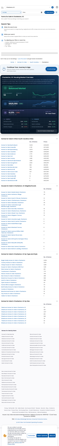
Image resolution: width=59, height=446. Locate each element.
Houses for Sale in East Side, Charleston (12, 208)
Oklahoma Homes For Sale (8, 382)
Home (12, 62)
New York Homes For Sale (8, 378)
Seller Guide (21, 408)
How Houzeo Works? (30, 408)
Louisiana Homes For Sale (36, 343)
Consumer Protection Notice (39, 419)
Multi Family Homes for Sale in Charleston (12, 287)
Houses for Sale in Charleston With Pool (12, 267)
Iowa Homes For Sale (7, 361)
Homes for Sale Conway (8, 158)
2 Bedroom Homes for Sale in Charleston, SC (13, 309)
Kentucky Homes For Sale (36, 341)
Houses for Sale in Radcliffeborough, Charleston (11, 224)
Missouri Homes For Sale (36, 354)
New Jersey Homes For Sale (9, 371)
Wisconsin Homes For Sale (8, 402)
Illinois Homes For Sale (35, 334)
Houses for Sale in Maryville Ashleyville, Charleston (12, 243)
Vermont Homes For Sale (8, 398)
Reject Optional (42, 435)
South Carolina (34, 62)
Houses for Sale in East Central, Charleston (13, 246)
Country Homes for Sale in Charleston (12, 262)
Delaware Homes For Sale (8, 354)
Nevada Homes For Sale (8, 375)
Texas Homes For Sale (7, 393)
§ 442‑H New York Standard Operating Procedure (29, 422)
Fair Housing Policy (23, 410)
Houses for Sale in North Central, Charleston (13, 221)
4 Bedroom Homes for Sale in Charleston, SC (13, 314)
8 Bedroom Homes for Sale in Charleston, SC (13, 323)
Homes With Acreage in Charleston (11, 284)
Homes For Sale (22, 62)
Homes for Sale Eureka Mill (8, 176)
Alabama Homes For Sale (8, 338)
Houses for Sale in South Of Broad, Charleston (14, 198)
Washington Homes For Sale (9, 400)
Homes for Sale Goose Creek (9, 171)
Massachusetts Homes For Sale (37, 345)
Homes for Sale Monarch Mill (9, 180)
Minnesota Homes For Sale (36, 352)
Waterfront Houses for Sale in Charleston (13, 278)
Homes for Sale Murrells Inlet (9, 167)
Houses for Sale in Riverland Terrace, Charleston (11, 228)
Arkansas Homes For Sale (8, 341)
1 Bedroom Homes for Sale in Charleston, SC (13, 307)
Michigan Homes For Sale (36, 349)
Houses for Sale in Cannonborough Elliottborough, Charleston (11, 205)
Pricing (6, 408)
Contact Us (52, 408)
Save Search (50, 12)
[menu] (2, 7)
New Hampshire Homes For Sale (38, 365)
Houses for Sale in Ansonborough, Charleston (14, 219)
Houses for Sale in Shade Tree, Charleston (13, 213)
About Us (43, 408)
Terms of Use (7, 410)
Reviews (38, 408)
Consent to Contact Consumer (47, 410)
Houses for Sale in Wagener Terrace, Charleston (11, 216)
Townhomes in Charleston (8, 271)
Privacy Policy (14, 410)
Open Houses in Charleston (9, 282)
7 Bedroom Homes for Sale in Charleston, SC (13, 320)
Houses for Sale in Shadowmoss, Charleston (13, 211)
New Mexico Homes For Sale (9, 373)
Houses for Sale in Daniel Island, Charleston (13, 192)
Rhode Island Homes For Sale (9, 387)
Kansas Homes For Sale (36, 336)
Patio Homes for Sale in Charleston (11, 269)
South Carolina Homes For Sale (9, 389)
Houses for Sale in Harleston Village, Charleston (11, 195)
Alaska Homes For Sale (7, 336)
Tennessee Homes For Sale (8, 391)
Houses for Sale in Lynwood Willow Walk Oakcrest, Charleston (12, 232)
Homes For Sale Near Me (8, 334)
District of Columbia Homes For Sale (10, 352)
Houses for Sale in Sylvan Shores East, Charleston (11, 235)
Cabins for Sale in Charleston (9, 296)
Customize (31, 435)
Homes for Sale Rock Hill (8, 169)
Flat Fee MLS (11, 408)
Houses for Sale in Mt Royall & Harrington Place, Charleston (14, 239)
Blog (47, 408)
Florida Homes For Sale (7, 356)
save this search (22, 59)
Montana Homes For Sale (36, 358)
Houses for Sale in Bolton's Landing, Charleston (14, 248)
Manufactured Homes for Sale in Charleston (13, 291)
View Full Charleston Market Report (47, 131)
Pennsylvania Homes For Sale (9, 384)
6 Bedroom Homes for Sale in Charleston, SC (13, 318)
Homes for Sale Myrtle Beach (9, 145)
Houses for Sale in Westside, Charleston (12, 202)
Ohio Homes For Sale (7, 380)
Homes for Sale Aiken (7, 165)
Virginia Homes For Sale (7, 395)
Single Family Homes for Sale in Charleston (13, 260)
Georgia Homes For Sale (8, 358)
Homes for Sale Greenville (8, 147)
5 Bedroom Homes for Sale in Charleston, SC (13, 316)
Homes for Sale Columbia (8, 151)
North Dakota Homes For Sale (37, 363)
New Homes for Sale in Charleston (10, 276)
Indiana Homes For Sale (36, 338)
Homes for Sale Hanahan (8, 174)
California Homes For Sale (8, 345)
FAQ (16, 408)
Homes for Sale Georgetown (9, 163)
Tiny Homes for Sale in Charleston (10, 293)
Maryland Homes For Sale (36, 347)
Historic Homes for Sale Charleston (11, 273)
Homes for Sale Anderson (8, 154)
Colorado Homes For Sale (8, 347)
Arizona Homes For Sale (8, 343)
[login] (57, 7)
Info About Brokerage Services (23, 419)
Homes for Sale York (7, 156)
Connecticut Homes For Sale (9, 349)
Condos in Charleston (7, 289)
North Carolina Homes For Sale (37, 361)
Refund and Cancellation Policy (20, 412)
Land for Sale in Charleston (8, 280)
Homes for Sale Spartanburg (9, 149)
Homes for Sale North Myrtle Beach (11, 160)
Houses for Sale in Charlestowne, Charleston (13, 200)
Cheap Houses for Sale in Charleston (11, 265)
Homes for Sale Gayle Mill (8, 178)
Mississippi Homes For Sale (36, 356)
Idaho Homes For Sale (7, 363)
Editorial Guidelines (42, 412)
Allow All (52, 435)
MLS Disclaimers (32, 412)
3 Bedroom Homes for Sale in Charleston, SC (13, 312)
